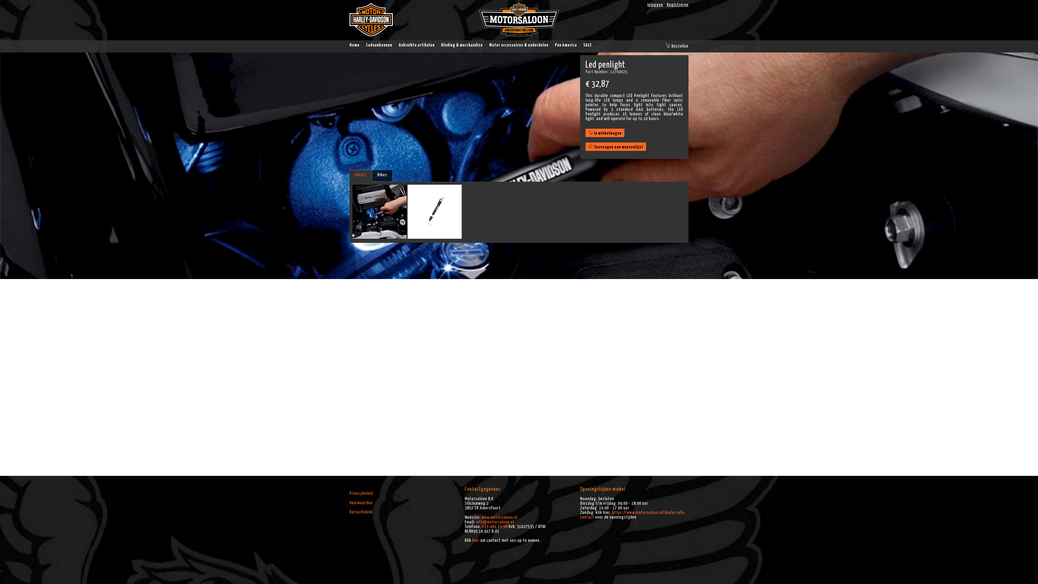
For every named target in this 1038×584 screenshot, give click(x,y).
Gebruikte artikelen (417, 45)
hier (475, 540)
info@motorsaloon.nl (495, 522)
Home (355, 45)
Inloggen (655, 5)
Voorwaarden (361, 503)
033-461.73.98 (494, 527)
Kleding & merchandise (462, 45)
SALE (587, 45)
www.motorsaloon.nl (499, 517)
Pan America (566, 45)
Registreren (677, 5)
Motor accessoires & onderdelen (518, 45)
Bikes (382, 175)
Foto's (360, 175)
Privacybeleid (361, 493)
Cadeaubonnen (379, 45)
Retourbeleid (361, 512)
